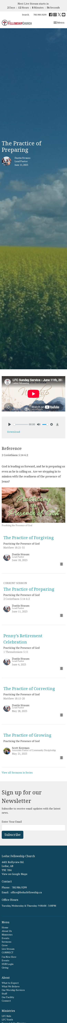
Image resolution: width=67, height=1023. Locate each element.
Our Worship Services (13, 990)
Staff (4, 993)
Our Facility (8, 997)
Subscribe (12, 834)
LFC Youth (7, 1019)
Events (5, 938)
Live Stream (8, 948)
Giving (5, 967)
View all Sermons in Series (17, 772)
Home (5, 927)
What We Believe (11, 986)
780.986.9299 (39, 14)
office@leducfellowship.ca (26, 892)
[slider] (20, 424)
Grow (5, 945)
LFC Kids (6, 1016)
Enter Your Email (12, 821)
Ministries (7, 934)
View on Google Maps (14, 874)
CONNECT (7, 952)
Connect (6, 1000)
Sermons (6, 941)
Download (13, 431)
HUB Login (7, 964)
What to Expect (10, 982)
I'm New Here (9, 956)
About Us (7, 931)
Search (25, 14)
